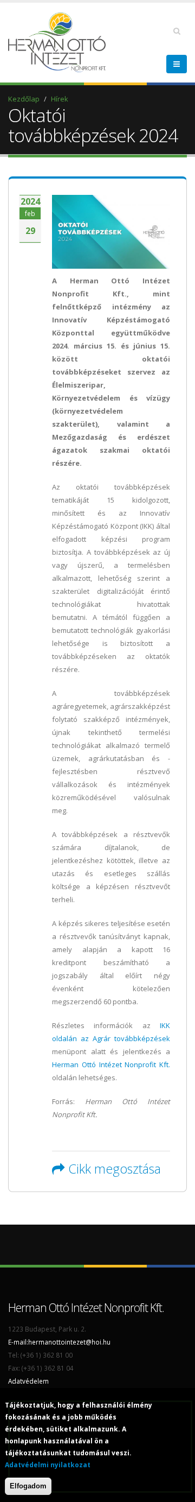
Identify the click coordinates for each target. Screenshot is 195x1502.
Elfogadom (28, 1486)
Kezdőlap (24, 99)
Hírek (59, 99)
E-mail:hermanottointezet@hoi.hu (59, 1342)
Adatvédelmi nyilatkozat (47, 1464)
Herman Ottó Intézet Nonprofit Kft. (111, 1064)
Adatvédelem (28, 1381)
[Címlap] (59, 41)
